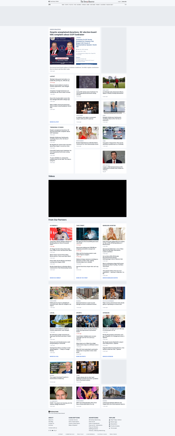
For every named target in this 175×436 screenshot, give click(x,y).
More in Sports (81, 356)
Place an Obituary (93, 427)
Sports (67, 4)
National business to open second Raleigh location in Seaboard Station (86, 303)
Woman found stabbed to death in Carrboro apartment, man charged (59, 85)
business (52, 375)
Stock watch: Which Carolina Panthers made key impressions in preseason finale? (86, 330)
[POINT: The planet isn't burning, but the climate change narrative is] (61, 393)
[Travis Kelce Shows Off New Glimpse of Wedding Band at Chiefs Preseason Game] (61, 234)
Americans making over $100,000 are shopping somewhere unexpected (86, 248)
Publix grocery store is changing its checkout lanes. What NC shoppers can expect (60, 304)
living (78, 375)
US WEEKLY (53, 225)
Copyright (60, 434)
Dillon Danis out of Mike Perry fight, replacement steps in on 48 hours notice (87, 344)
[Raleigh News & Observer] (87, 1)
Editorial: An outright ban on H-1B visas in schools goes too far (113, 329)
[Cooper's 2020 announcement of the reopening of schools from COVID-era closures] (114, 157)
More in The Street (82, 277)
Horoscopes (114, 428)
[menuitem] (49, 4)
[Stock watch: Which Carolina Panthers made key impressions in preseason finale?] (87, 321)
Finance (98, 4)
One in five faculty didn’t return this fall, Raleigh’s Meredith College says (60, 98)
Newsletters (114, 424)
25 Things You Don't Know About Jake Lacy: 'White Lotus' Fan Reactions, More (61, 249)
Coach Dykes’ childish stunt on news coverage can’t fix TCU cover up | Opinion (86, 337)
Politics (71, 4)
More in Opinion (108, 356)
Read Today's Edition (116, 420)
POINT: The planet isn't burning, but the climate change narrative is (61, 403)
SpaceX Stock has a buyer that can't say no (87, 267)
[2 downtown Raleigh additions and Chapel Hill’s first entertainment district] (114, 393)
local (104, 115)
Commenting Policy (70, 434)
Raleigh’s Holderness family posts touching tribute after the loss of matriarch (59, 139)
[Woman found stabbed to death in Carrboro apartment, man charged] (61, 321)
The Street (80, 225)
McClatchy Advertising (94, 419)
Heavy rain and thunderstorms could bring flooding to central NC (60, 342)
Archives (51, 425)
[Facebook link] (49, 430)
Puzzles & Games (115, 426)
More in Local (54, 356)
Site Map (51, 421)
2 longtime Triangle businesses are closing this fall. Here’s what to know (60, 91)
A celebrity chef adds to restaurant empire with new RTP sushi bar (86, 118)
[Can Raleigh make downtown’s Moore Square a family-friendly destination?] (114, 82)
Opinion (84, 4)
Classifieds (103, 4)
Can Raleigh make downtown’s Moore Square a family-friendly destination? (113, 92)
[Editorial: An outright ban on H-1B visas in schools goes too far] (114, 321)
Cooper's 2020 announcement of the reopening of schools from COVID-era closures (113, 168)
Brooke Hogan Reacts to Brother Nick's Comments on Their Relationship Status (87, 143)
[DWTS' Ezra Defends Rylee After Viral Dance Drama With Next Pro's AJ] (87, 393)
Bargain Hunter (109, 225)
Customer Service (73, 419)
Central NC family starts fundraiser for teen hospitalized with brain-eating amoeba (87, 93)
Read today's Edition (54, 1)
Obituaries (92, 4)
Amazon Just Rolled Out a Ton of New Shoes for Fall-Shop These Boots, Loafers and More (113, 250)
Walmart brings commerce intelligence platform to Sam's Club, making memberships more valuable (87, 260)
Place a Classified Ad (94, 423)
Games (87, 4)
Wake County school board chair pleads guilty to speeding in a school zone (113, 303)
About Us (51, 419)
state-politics (106, 165)
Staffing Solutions (93, 428)
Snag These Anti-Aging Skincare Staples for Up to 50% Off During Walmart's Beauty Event (114, 243)
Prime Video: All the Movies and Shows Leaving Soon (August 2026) (60, 261)
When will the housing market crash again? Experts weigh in (86, 254)
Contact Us (51, 423)
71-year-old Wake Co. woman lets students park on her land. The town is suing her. (60, 159)
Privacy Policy (80, 434)
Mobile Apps (114, 422)
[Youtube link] (52, 430)
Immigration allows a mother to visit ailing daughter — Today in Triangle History (60, 349)
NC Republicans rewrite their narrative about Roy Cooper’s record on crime (60, 145)
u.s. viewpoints (53, 401)
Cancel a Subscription (74, 423)
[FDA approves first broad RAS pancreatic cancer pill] (87, 234)
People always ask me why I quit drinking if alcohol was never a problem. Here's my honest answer (87, 378)
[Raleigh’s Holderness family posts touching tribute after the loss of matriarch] (114, 107)
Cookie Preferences (90, 434)
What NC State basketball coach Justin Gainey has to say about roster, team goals (87, 351)
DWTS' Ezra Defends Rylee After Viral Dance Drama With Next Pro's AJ (86, 403)
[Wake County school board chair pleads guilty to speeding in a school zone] (114, 293)
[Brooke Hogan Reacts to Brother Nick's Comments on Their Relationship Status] (87, 133)
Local (77, 90)
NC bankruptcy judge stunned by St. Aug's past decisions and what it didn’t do (60, 336)
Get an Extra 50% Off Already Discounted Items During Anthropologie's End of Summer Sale (113, 257)
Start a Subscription (74, 421)
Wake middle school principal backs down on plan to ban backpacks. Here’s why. (60, 106)
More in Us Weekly (55, 277)
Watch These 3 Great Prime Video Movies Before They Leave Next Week (60, 255)
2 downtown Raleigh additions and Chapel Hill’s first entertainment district (114, 403)
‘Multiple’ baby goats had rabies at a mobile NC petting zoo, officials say (60, 79)
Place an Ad (92, 421)
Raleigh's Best (109, 4)
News (63, 4)
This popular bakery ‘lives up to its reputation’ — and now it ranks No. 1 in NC (113, 272)
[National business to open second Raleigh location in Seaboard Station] (87, 293)
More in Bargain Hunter (110, 277)
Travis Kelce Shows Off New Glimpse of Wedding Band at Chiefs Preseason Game (60, 243)
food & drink (79, 115)
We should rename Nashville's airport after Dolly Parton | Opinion (113, 342)
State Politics (55, 29)
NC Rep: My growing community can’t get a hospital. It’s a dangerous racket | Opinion (114, 336)
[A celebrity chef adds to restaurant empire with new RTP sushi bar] (87, 107)
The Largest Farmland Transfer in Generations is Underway (59, 377)
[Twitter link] (50, 430)
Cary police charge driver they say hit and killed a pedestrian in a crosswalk (113, 143)
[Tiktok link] (55, 430)
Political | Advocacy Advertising (97, 430)
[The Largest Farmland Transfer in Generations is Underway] (61, 367)
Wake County (106, 90)
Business (79, 4)
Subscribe (124, 1)
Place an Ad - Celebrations (95, 425)
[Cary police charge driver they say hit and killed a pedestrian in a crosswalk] (114, 133)
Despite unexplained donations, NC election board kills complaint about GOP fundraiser (73, 33)
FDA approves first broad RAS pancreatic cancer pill (87, 242)
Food (75, 4)
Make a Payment (73, 425)
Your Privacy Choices (102, 434)
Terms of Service (113, 434)
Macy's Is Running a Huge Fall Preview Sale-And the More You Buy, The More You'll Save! (113, 265)
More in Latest (54, 121)
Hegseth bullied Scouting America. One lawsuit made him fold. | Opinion (113, 348)
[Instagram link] (54, 430)
